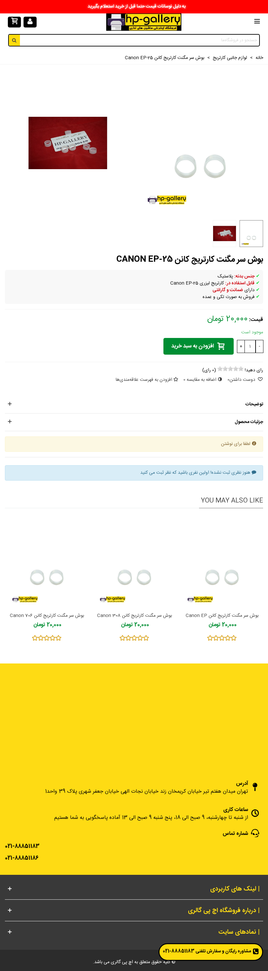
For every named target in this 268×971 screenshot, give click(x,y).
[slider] (230, 368)
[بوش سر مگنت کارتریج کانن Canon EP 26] (222, 562)
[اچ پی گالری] (144, 22)
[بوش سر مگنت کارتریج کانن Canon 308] (134, 562)
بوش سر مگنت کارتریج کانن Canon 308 (134, 615)
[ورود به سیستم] (30, 22)
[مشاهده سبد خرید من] (14, 22)
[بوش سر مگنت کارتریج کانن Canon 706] (47, 562)
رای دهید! (254, 370)
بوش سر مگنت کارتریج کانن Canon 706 (47, 615)
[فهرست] (257, 22)
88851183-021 (178, 951)
